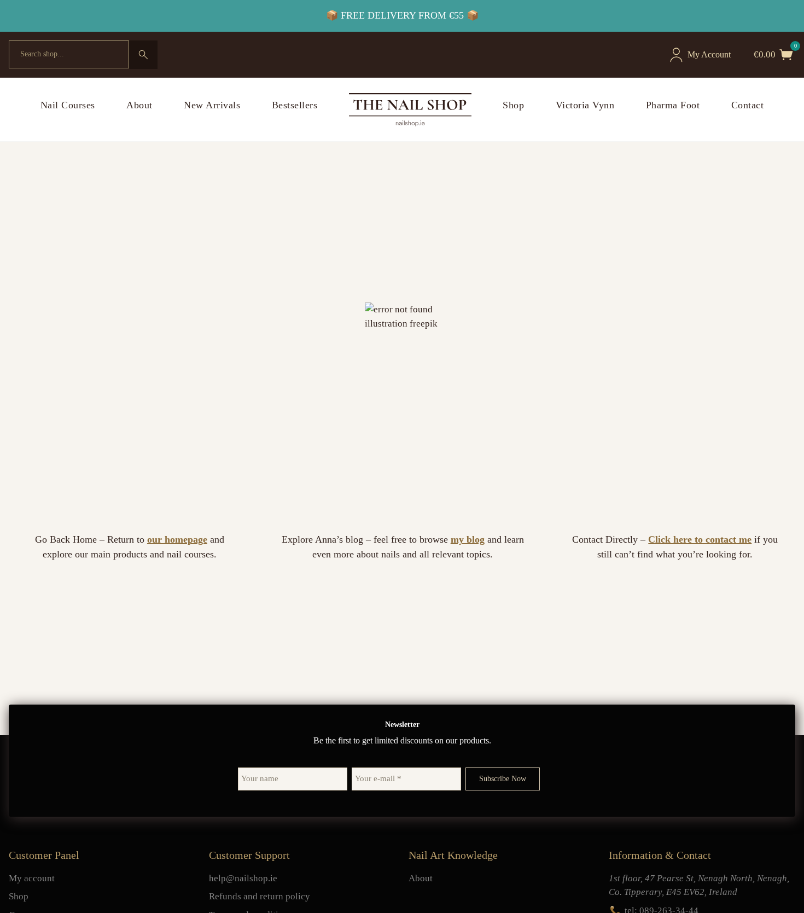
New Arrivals (212, 105)
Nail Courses (67, 105)
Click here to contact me (699, 539)
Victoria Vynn (585, 105)
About (139, 105)
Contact (747, 105)
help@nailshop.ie (243, 878)
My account (32, 878)
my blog (468, 539)
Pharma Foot (673, 105)
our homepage (177, 539)
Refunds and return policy (259, 896)
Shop (513, 105)
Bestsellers (295, 105)
